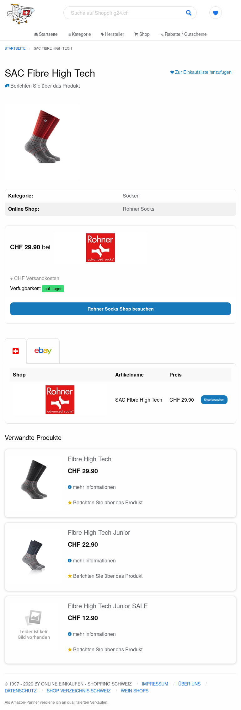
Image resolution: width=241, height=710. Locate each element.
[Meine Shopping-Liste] (216, 12)
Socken (131, 195)
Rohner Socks (138, 208)
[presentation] (43, 350)
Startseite (48, 34)
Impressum (155, 683)
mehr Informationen (94, 486)
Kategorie (81, 34)
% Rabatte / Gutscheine (183, 34)
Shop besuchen (214, 399)
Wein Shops (134, 690)
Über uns (189, 683)
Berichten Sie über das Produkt (44, 85)
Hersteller (114, 34)
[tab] (15, 351)
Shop (144, 34)
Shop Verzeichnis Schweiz (79, 690)
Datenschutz (21, 690)
